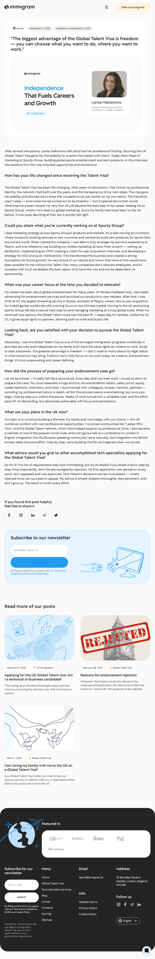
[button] (107, 7)
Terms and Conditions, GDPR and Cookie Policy (38, 572)
